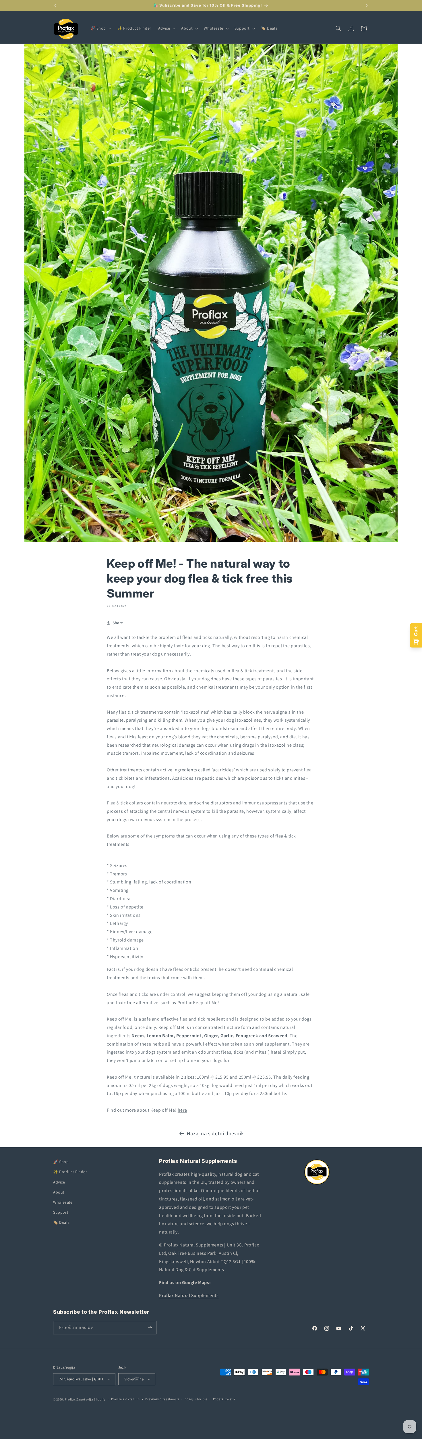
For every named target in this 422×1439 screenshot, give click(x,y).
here (182, 1110)
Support (60, 1212)
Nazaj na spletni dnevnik (215, 1133)
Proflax (70, 1399)
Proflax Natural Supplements (188, 1295)
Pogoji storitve (196, 1399)
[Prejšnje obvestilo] (55, 5)
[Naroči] (150, 1327)
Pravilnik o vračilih (125, 1399)
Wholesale (62, 1202)
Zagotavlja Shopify (90, 1399)
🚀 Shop (61, 1161)
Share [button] (118, 622)
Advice (59, 1182)
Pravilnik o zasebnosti (162, 1399)
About (59, 1192)
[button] (100, 28)
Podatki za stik (224, 1399)
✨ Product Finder (70, 1171)
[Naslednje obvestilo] (367, 5)
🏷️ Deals (61, 1222)
